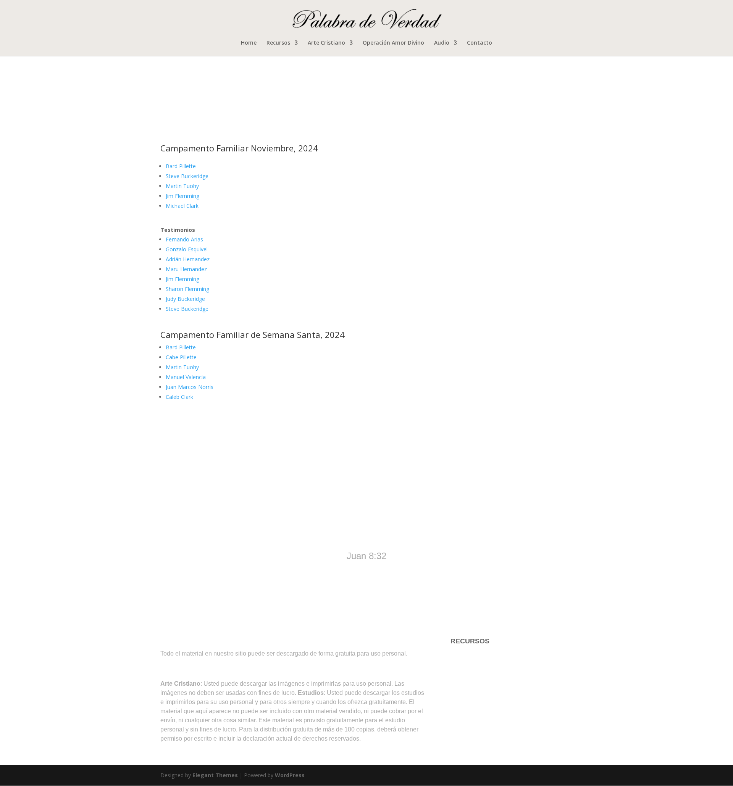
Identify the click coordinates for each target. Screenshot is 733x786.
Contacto (479, 43)
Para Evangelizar (476, 686)
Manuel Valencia (186, 377)
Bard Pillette (181, 166)
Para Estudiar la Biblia (484, 656)
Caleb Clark (179, 396)
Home (249, 43)
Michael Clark (182, 205)
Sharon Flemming (187, 289)
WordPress (290, 775)
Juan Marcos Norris (189, 387)
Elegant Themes (215, 775)
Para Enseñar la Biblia (484, 671)
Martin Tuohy (182, 186)
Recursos (278, 43)
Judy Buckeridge (185, 298)
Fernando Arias (184, 239)
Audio (441, 43)
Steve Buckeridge (187, 176)
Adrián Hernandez (188, 259)
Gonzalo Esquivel (187, 249)
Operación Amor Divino (393, 43)
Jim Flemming (182, 195)
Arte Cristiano (326, 43)
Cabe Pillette (181, 357)
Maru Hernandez (186, 269)
